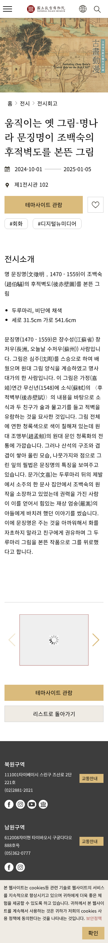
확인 (93, 933)
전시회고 (47, 103)
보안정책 (94, 918)
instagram (20, 804)
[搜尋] (98, 9)
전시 (25, 103)
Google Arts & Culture (43, 804)
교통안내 (90, 778)
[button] (7, 9)
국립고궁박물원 (45, 9)
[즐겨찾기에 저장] (96, 205)
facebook (9, 804)
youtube (31, 804)
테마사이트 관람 (43, 204)
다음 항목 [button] (96, 640)
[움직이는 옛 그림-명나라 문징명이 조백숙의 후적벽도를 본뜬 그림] (54, 640)
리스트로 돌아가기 (54, 714)
